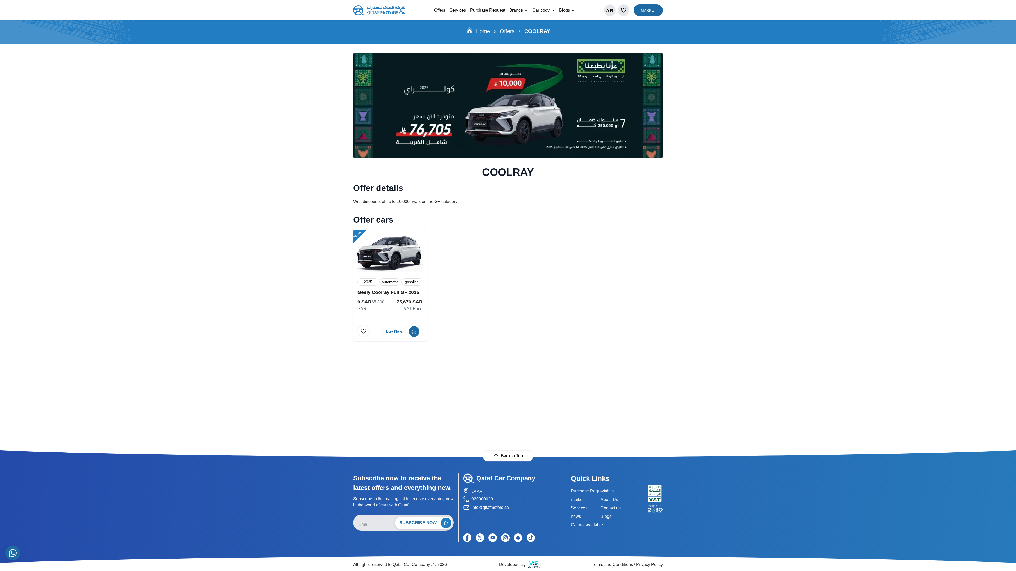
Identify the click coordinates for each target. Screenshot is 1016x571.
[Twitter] (480, 537)
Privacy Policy (649, 564)
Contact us (611, 508)
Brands (516, 10)
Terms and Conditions (612, 564)
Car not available (587, 525)
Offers (439, 10)
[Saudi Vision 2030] (655, 509)
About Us (609, 499)
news (576, 516)
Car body (541, 10)
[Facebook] (467, 537)
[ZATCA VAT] (655, 493)
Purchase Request (487, 10)
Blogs (564, 10)
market (577, 499)
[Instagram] (505, 537)
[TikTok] (531, 537)
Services (458, 10)
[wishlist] (623, 10)
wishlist (608, 491)
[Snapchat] (518, 537)
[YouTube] (492, 537)
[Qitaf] (379, 10)
